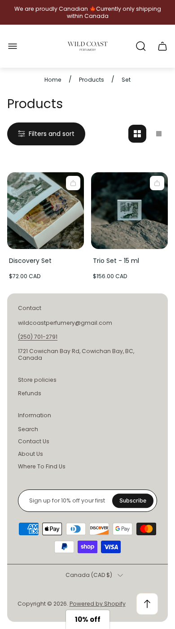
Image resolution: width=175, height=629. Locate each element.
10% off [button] (88, 619)
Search (28, 429)
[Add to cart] (157, 183)
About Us (30, 454)
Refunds (29, 393)
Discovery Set (30, 260)
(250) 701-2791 (37, 337)
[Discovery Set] (45, 210)
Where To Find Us (42, 466)
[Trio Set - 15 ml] (129, 210)
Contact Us (33, 441)
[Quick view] (73, 183)
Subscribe (132, 500)
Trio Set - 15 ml (116, 260)
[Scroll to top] (147, 604)
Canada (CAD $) (89, 575)
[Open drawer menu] (12, 46)
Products (91, 79)
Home (52, 79)
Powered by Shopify (98, 603)
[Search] (141, 46)
